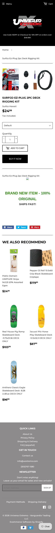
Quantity (7, 133)
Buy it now (15, 159)
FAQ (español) (27, 445)
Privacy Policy (27, 437)
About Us (27, 434)
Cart (50, 4)
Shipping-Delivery (37, 502)
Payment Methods (15, 502)
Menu (9, 4)
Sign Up (47, 488)
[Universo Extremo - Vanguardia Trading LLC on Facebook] (44, 507)
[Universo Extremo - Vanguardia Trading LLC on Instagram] (49, 507)
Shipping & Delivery (27, 441)
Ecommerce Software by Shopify (26, 522)
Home (5, 50)
